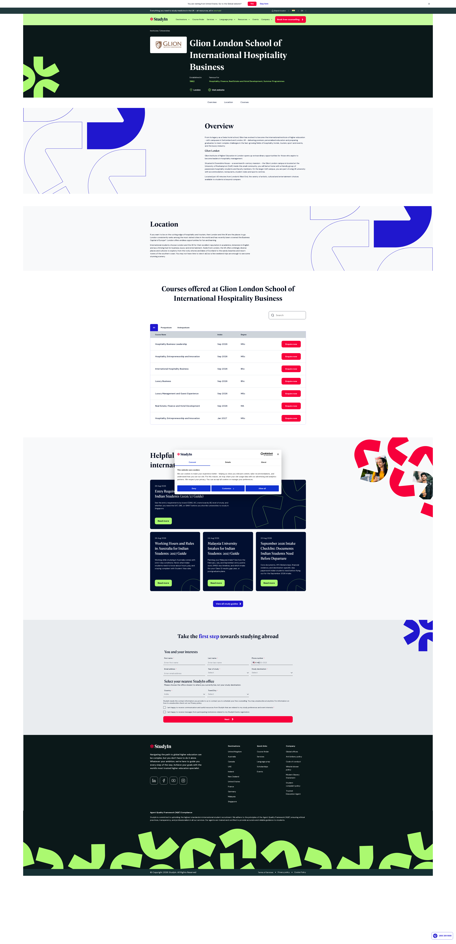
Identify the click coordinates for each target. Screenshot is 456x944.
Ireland (231, 771)
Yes (252, 4)
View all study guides (227, 603)
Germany (232, 791)
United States (234, 781)
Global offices (292, 751)
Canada (231, 761)
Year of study (214, 669)
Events (256, 19)
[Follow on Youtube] (173, 780)
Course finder (198, 19)
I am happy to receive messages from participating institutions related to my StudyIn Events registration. (208, 712)
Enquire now (291, 344)
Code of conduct (293, 761)
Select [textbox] (211, 672)
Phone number (258, 658)
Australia (232, 756)
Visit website (218, 90)
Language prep (226, 19)
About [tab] (263, 462)
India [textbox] (166, 694)
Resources (242, 19)
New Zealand (233, 776)
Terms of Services (265, 872)
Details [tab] (228, 462)
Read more (163, 521)
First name (169, 658)
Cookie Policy (300, 872)
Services (210, 19)
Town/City (213, 690)
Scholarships (262, 766)
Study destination (260, 669)
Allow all (262, 488)
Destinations (181, 19)
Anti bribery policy (294, 756)
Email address (170, 669)
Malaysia (231, 796)
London (197, 90)
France (231, 786)
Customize (226, 488)
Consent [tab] (192, 462)
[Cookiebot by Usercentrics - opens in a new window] (262, 454)
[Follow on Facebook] (164, 780)
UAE (230, 766)
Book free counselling (288, 19)
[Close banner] (278, 454)
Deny (194, 488)
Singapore (232, 801)
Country (168, 690)
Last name (213, 658)
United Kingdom (235, 751)
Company (265, 19)
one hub (217, 10)
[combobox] (255, 662)
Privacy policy (284, 872)
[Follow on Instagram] (183, 780)
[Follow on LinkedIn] (154, 780)
